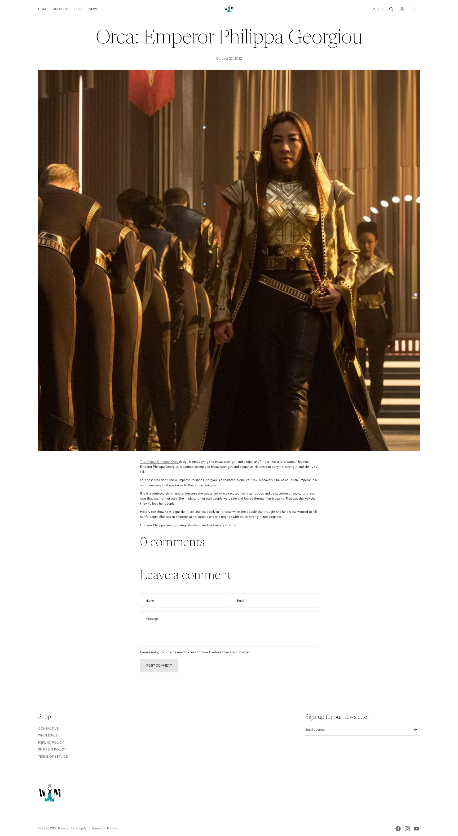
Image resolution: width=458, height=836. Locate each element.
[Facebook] (398, 828)
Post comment (159, 665)
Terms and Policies (105, 828)
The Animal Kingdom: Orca (159, 462)
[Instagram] (407, 828)
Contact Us (48, 728)
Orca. (233, 525)
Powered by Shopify (72, 828)
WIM (53, 828)
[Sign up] (415, 729)
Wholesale (48, 735)
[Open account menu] (402, 9)
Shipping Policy (52, 749)
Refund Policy (51, 742)
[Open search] (391, 9)
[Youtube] (416, 828)
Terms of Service (53, 756)
